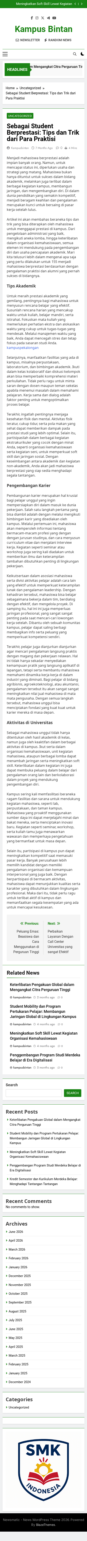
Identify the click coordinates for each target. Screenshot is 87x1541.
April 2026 (16, 1240)
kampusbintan (20, 148)
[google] (48, 18)
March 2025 (17, 1355)
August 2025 (17, 1311)
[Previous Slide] (75, 4)
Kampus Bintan (43, 29)
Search (12, 1085)
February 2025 (18, 1364)
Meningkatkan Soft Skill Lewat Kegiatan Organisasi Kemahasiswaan (44, 4)
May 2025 (15, 1338)
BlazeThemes (45, 1524)
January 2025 (18, 1373)
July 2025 (15, 1320)
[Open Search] (74, 54)
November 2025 (20, 1285)
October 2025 (18, 1294)
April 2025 (16, 1347)
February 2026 (18, 1258)
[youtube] (54, 18)
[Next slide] (81, 4)
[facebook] (32, 18)
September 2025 (20, 1302)
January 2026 (18, 1267)
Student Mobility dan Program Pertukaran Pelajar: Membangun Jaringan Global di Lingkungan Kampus (43, 1011)
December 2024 (20, 1382)
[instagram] (37, 18)
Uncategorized (20, 116)
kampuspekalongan (23, 347)
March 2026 (17, 1249)
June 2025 (16, 1329)
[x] (43, 18)
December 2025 (20, 1276)
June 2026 (16, 1232)
